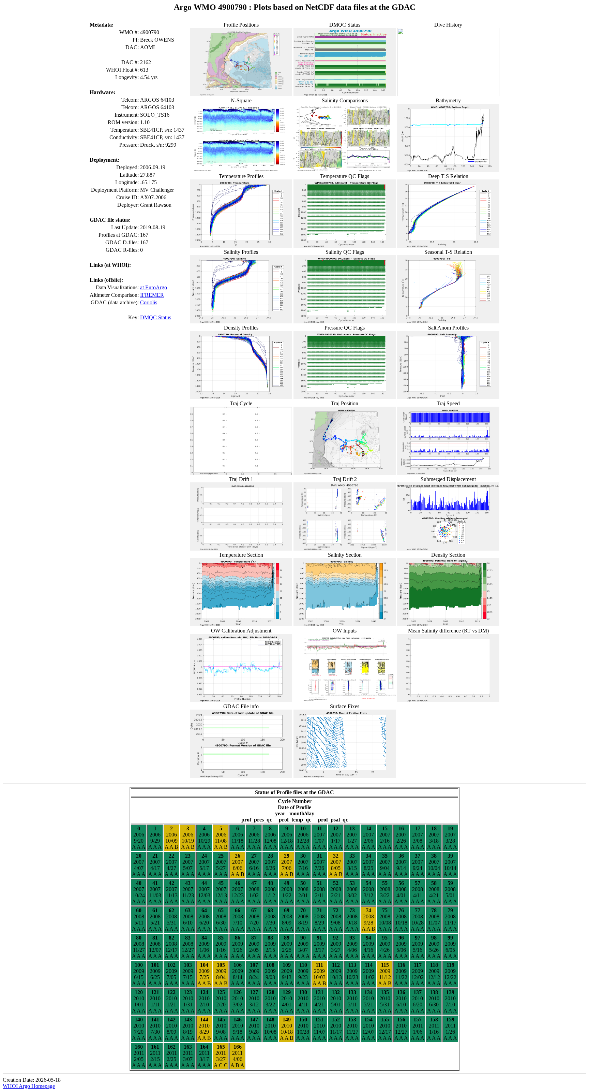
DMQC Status (155, 317)
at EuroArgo (153, 287)
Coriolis (148, 302)
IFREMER (152, 295)
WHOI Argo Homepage (29, 1086)
